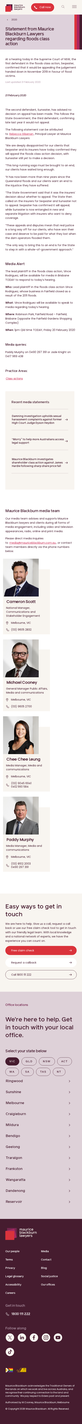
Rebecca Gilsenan (21, 134)
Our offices (48, 1284)
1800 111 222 (20, 1314)
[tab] (12, 1061)
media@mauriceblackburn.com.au (32, 543)
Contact (46, 1259)
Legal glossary (14, 1276)
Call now (45, 7)
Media (45, 1251)
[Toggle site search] (63, 6)
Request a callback (23, 962)
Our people (12, 1251)
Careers (10, 1293)
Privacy (10, 1268)
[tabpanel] (41, 1142)
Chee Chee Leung (23, 759)
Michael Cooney (21, 682)
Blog (44, 1268)
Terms (9, 1259)
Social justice (49, 1276)
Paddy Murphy (20, 839)
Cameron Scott (21, 601)
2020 (14, 19)
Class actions (14, 378)
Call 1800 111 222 (21, 975)
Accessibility (13, 1284)
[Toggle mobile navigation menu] (74, 6)
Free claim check (22, 950)
